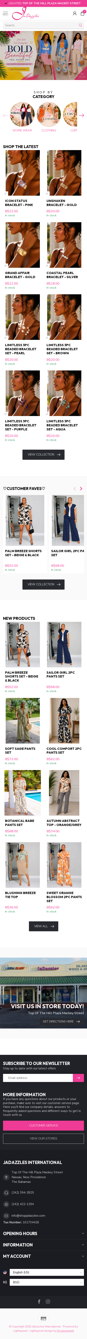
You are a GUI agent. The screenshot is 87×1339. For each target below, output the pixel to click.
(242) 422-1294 (23, 1204)
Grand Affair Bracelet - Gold (20, 275)
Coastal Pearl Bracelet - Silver (62, 275)
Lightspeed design (41, 1331)
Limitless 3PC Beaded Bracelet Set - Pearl (20, 349)
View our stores (43, 1138)
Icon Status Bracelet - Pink (19, 203)
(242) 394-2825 (23, 1193)
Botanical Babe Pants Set (19, 823)
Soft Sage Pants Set (20, 751)
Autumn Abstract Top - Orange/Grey (64, 823)
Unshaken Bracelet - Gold (62, 203)
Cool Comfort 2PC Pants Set (64, 751)
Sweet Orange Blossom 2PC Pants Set (64, 897)
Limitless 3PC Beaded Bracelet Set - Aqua (62, 425)
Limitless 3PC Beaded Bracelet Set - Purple (20, 425)
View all (41, 926)
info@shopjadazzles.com (28, 1216)
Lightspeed (20, 1331)
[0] (82, 13)
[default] (5, 193)
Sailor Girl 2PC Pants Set (61, 674)
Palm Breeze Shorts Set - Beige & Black (23, 553)
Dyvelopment (65, 1331)
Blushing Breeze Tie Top (20, 895)
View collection (41, 454)
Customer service (43, 1125)
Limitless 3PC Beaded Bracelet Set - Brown (62, 349)
